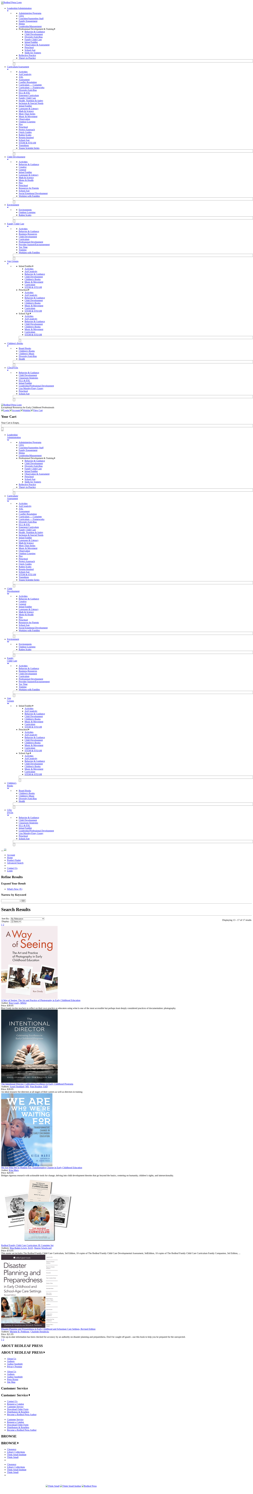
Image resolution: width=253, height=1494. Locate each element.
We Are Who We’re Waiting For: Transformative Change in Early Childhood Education (41, 1167)
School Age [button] (24, 313)
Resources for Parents (29, 188)
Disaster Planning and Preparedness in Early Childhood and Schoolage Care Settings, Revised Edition (48, 1329)
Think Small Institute (16, 1454)
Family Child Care (33, 39)
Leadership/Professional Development (36, 386)
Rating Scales (25, 135)
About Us (11, 1358)
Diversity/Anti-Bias (34, 37)
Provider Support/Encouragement (34, 244)
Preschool (29, 47)
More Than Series (27, 114)
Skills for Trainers (33, 52)
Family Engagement (28, 21)
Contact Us (12, 868)
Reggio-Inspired (26, 137)
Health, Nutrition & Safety (31, 100)
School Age (30, 50)
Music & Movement (28, 116)
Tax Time (23, 247)
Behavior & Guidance (35, 31)
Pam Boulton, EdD (39, 1086)
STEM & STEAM (27, 143)
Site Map (11, 1382)
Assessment (24, 79)
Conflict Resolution (28, 82)
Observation (24, 119)
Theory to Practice (27, 58)
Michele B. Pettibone (19, 1331)
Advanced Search (15, 863)
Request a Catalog (15, 1404)
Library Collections (16, 1452)
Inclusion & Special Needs (31, 103)
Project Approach (27, 129)
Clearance (11, 1449)
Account (11, 855)
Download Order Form (17, 1409)
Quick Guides (25, 132)
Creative (23, 167)
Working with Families (29, 196)
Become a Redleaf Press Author (21, 1414)
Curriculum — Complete (30, 85)
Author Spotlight (15, 1364)
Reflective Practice (27, 55)
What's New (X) (14, 889)
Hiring (22, 24)
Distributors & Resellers (18, 1412)
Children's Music (26, 353)
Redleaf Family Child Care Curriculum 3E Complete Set (27, 1245)
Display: (5, 921)
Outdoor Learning (27, 121)
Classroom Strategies (28, 378)
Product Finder (14, 860)
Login (10, 871)
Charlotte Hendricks (39, 1331)
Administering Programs (30, 13)
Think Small (12, 1457)
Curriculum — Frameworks (31, 87)
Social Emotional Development (33, 193)
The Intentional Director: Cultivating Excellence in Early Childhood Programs (37, 1084)
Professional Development (31, 242)
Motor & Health (26, 180)
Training (23, 250)
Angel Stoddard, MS (19, 1086)
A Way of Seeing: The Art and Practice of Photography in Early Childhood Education (40, 1000)
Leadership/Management (30, 26)
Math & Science (26, 111)
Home (10, 857)
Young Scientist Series (29, 148)
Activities (23, 71)
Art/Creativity (25, 74)
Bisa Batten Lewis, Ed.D (21, 1248)
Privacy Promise (14, 1366)
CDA (21, 16)
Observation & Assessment (37, 45)
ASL (21, 77)
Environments (25, 209)
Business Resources (28, 234)
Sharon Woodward (43, 1248)
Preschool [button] (23, 290)
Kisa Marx (14, 1170)
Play (21, 124)
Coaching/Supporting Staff (31, 18)
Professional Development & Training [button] (36, 29)
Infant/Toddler (31, 42)
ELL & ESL (24, 93)
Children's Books (33, 279)
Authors (10, 1361)
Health (22, 359)
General (22, 169)
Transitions (24, 145)
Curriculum (24, 239)
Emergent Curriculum (29, 95)
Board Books (25, 348)
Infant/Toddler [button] (26, 266)
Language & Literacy (29, 108)
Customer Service (15, 1406)
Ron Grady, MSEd (17, 1003)
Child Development (34, 34)
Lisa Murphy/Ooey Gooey (31, 388)
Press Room (12, 1379)
